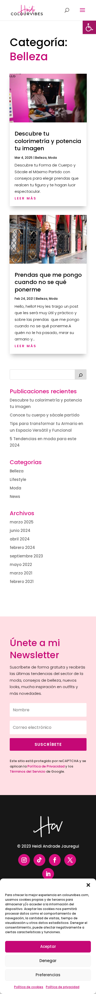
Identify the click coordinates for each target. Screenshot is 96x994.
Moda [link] (52, 157)
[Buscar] (81, 374)
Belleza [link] (41, 157)
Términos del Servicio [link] (27, 771)
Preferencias (48, 975)
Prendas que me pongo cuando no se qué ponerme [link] (48, 282)
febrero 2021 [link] (22, 581)
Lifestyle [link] (18, 479)
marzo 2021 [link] (21, 573)
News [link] (15, 496)
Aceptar (48, 946)
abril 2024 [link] (20, 539)
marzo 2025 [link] (22, 522)
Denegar (48, 960)
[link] (89, 27)
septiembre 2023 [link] (26, 556)
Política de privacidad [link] (62, 987)
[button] (88, 885)
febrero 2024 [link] (22, 547)
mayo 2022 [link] (21, 564)
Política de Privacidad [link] (46, 766)
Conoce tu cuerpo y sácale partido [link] (44, 415)
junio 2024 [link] (20, 530)
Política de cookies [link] (28, 987)
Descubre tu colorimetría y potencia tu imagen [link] (48, 141)
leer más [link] (26, 198)
